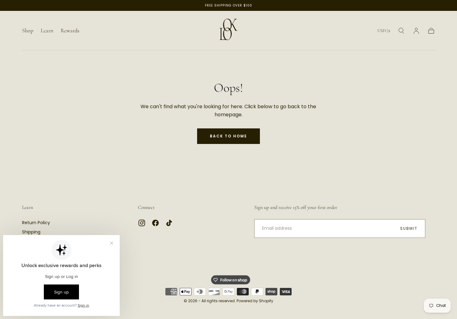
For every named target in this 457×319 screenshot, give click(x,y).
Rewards (70, 30)
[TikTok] (169, 223)
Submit (409, 228)
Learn (47, 30)
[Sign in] (416, 31)
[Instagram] (142, 223)
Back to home (228, 136)
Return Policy (36, 223)
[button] (383, 31)
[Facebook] (155, 223)
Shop (27, 30)
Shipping (31, 232)
